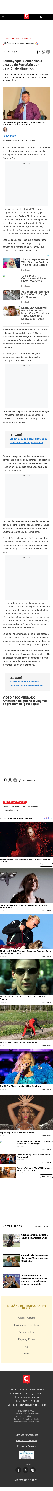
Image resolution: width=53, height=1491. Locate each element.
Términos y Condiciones (26, 1435)
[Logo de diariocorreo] (26, 17)
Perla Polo (9, 136)
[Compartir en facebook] (38, 52)
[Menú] (3, 17)
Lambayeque (10, 51)
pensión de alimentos (30, 806)
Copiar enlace (29, 780)
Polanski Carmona (11, 810)
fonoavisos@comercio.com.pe (32, 1405)
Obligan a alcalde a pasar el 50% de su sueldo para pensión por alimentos (28, 441)
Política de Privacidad (26, 1440)
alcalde (6, 806)
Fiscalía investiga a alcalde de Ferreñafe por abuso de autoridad (26, 683)
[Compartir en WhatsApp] (48, 52)
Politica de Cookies (26, 1446)
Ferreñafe (15, 806)
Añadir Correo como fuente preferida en (20, 43)
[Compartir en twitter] (43, 52)
